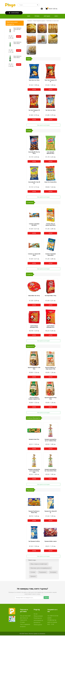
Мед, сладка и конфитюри (39, 564)
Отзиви (22, 622)
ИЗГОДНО (47, 16)
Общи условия (38, 616)
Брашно (33, 576)
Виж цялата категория (43, 125)
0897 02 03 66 (54, 616)
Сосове (33, 572)
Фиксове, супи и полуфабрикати (41, 568)
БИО (28, 16)
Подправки (42, 572)
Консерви (53, 572)
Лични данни (38, 624)
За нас (35, 614)
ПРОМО (37, 16)
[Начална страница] (10, 5)
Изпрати (47, 597)
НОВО (56, 16)
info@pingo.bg (51, 620)
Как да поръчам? (25, 616)
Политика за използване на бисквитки (38, 620)
